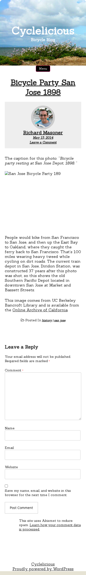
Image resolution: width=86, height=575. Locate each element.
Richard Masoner (43, 132)
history (47, 320)
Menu (43, 68)
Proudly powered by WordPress (43, 568)
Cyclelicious (43, 30)
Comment (14, 370)
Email (9, 448)
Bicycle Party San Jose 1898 (43, 87)
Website (11, 467)
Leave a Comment (43, 142)
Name (10, 428)
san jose (59, 320)
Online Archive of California (40, 310)
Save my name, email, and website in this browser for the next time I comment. (38, 492)
